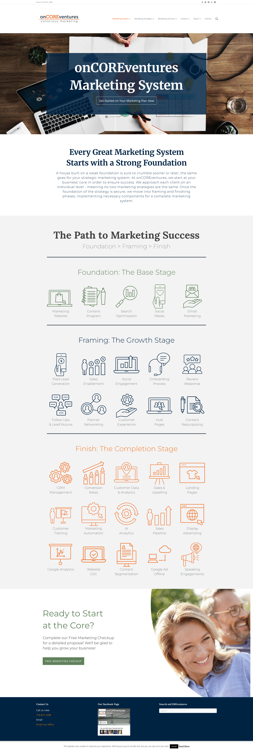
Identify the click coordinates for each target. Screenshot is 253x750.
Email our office (45, 724)
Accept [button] (174, 746)
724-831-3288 (43, 715)
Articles (208, 18)
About (196, 18)
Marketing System (120, 18)
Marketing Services (166, 18)
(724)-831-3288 (47, 2)
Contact (184, 18)
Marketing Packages (143, 18)
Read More (184, 746)
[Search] (215, 19)
